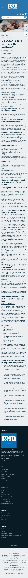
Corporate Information (7, 503)
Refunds (3, 519)
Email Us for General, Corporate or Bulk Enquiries (11, 536)
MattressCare (5, 494)
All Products (4, 469)
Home (2, 35)
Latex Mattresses (6, 472)
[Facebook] (2, 460)
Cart (26, 14)
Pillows (3, 478)
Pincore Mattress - (8, 304)
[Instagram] (4, 460)
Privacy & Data (5, 517)
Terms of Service (5, 515)
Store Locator (17, 14)
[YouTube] (6, 460)
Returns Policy (5, 513)
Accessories (4, 481)
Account (23, 14)
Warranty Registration (7, 497)
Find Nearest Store (6, 529)
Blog (2, 490)
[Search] (25, 17)
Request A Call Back (6, 533)
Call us (3, 531)
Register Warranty (20, 14)
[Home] (13, 7)
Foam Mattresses (5, 476)
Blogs (7, 35)
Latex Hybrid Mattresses (8, 474)
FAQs (2, 492)
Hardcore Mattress (21, 345)
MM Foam (16, 545)
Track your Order (5, 501)
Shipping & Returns (6, 499)
